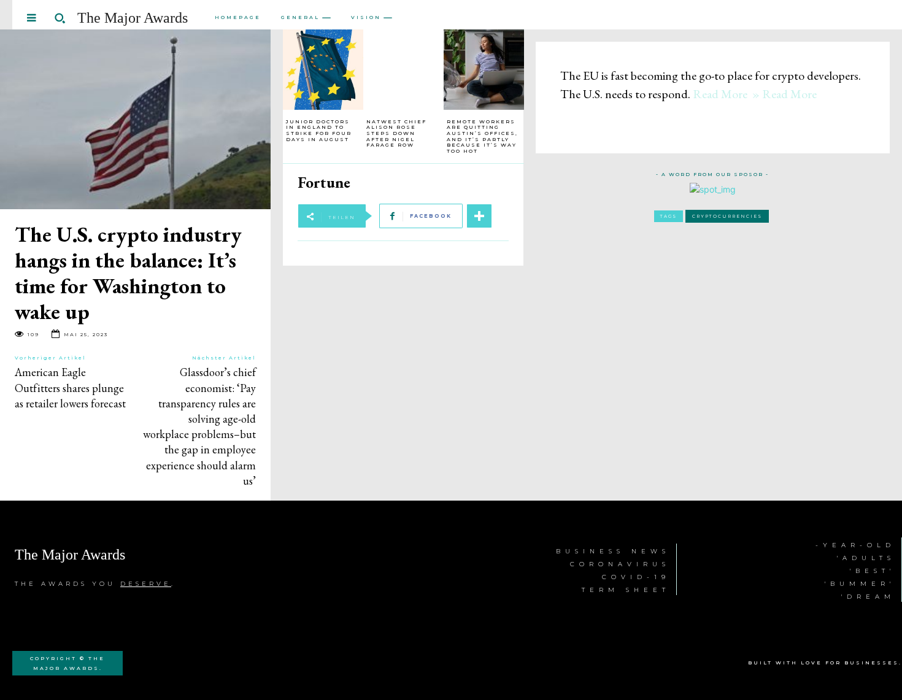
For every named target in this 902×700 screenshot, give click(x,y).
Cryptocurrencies (727, 216)
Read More (720, 94)
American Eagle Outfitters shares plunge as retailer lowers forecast (70, 387)
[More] (479, 216)
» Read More (783, 94)
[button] (59, 17)
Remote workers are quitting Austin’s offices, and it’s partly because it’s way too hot (482, 136)
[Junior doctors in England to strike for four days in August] (323, 69)
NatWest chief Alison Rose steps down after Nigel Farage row (396, 133)
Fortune (324, 182)
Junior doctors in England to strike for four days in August (319, 130)
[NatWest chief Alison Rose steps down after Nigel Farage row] (403, 69)
